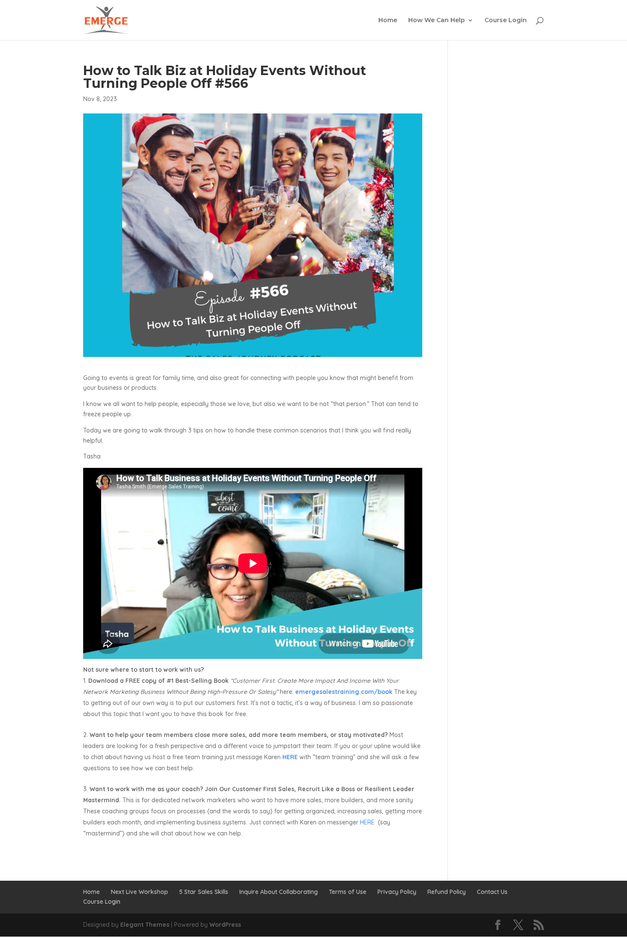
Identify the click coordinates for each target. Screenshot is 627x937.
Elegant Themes (144, 924)
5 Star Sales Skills (203, 892)
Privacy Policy (396, 892)
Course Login (506, 20)
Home (387, 20)
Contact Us (492, 892)
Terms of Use (347, 892)
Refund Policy (446, 892)
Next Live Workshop (139, 892)
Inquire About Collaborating (278, 892)
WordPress (225, 924)
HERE (367, 822)
